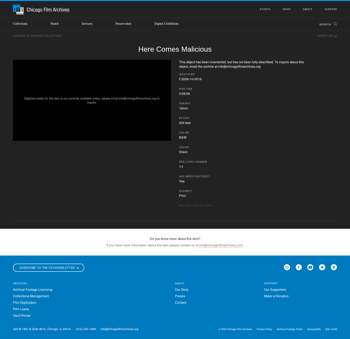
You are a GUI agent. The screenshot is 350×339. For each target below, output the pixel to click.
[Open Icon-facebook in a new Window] (299, 266)
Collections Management (31, 296)
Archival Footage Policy (290, 329)
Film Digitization (24, 302)
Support (331, 9)
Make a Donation (276, 296)
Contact (180, 302)
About (308, 9)
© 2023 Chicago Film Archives (235, 329)
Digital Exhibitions (166, 23)
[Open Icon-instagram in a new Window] (287, 266)
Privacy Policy (264, 329)
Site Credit (331, 329)
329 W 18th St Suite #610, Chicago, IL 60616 (42, 329)
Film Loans (21, 309)
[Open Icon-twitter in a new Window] (322, 266)
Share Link (326, 35)
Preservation (123, 23)
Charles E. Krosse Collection (37, 35)
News (287, 9)
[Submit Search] (334, 24)
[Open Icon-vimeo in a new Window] (334, 266)
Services (87, 23)
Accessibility (314, 329)
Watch (54, 23)
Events (265, 9)
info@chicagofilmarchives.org (119, 329)
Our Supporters (275, 289)
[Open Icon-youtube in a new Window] (310, 266)
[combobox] (326, 24)
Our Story (182, 289)
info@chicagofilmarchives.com (221, 245)
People (180, 296)
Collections (20, 23)
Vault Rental (22, 315)
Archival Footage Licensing (32, 289)
